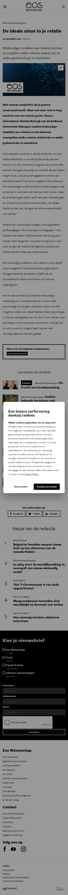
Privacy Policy (31, 474)
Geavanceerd (20, 486)
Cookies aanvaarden (47, 486)
